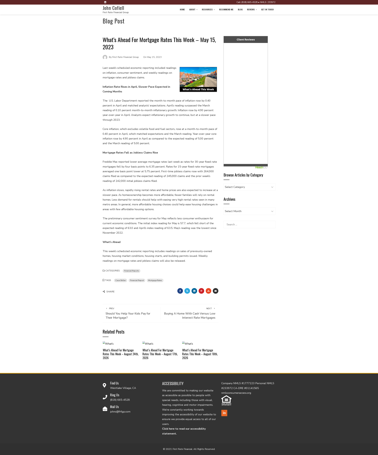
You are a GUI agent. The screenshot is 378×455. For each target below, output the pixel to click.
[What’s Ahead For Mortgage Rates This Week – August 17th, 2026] (147, 343)
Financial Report (137, 280)
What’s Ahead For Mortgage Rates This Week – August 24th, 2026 (121, 354)
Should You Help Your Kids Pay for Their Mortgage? (128, 313)
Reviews (251, 9)
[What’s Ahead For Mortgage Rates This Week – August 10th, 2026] (187, 343)
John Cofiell (113, 7)
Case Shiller (120, 280)
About (192, 9)
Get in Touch (267, 9)
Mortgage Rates (155, 280)
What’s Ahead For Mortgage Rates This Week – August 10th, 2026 (200, 354)
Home (182, 9)
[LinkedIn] (224, 413)
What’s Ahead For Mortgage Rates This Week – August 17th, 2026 (160, 354)
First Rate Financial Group (116, 12)
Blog (240, 9)
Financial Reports (131, 270)
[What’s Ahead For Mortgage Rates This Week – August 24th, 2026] (108, 343)
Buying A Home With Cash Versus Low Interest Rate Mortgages (189, 313)
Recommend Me (226, 9)
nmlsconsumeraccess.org (236, 393)
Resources (207, 9)
